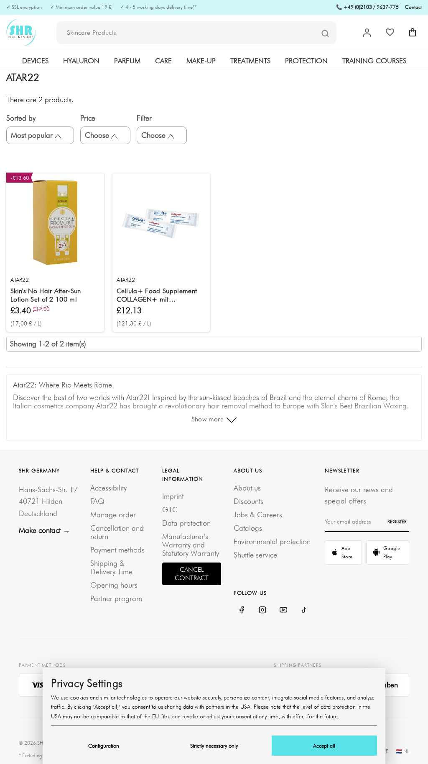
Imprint (172, 496)
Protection (306, 61)
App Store (346, 552)
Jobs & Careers (258, 514)
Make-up (201, 61)
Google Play (391, 552)
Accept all (324, 745)
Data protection (186, 523)
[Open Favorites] (390, 32)
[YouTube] (283, 610)
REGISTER (397, 521)
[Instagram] (262, 610)
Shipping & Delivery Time (111, 567)
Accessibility (108, 487)
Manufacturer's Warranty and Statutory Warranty (190, 545)
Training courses (374, 61)
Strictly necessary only (214, 745)
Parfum (127, 61)
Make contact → (44, 530)
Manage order (113, 514)
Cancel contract (192, 573)
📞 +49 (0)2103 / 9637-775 (367, 7)
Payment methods (117, 549)
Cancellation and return (117, 532)
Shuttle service (255, 554)
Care (163, 61)
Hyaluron (81, 61)
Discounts (248, 501)
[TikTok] (304, 610)
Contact (413, 7)
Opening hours (114, 585)
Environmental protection (272, 541)
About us (247, 487)
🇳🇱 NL (402, 751)
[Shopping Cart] (412, 32)
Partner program (116, 598)
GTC (170, 509)
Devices (35, 61)
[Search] (325, 33)
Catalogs (248, 528)
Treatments (250, 61)
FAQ (97, 501)
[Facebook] (242, 610)
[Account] (367, 32)
